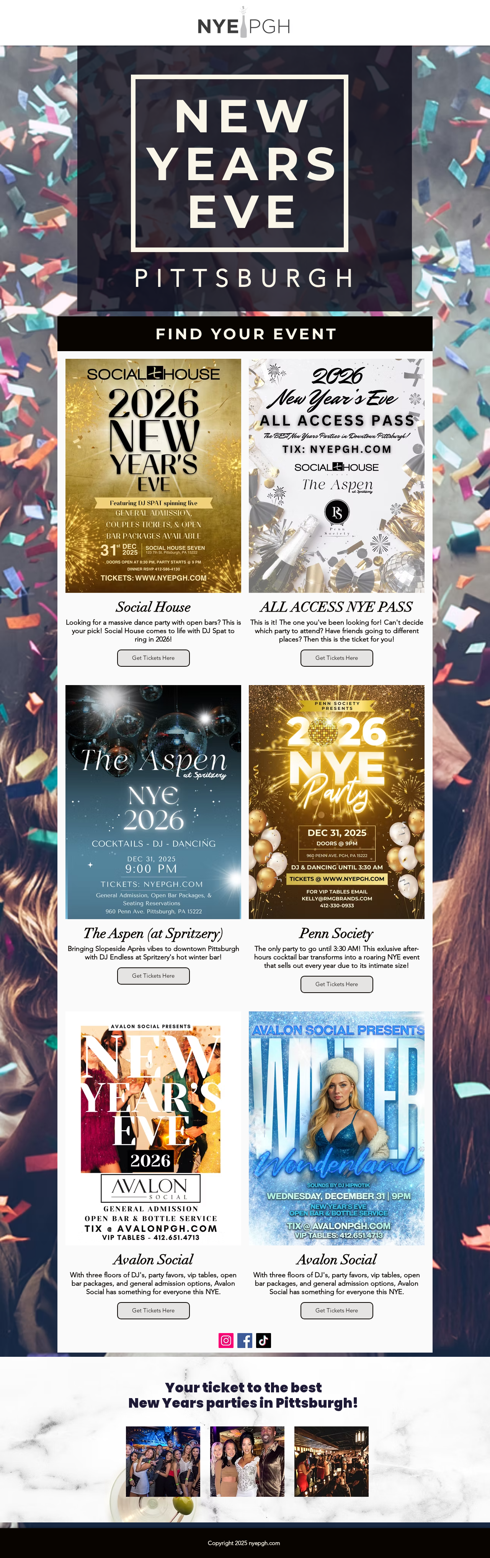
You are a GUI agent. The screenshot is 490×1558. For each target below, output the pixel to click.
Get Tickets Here (153, 657)
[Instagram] (226, 1340)
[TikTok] (263, 1340)
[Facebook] (244, 1340)
